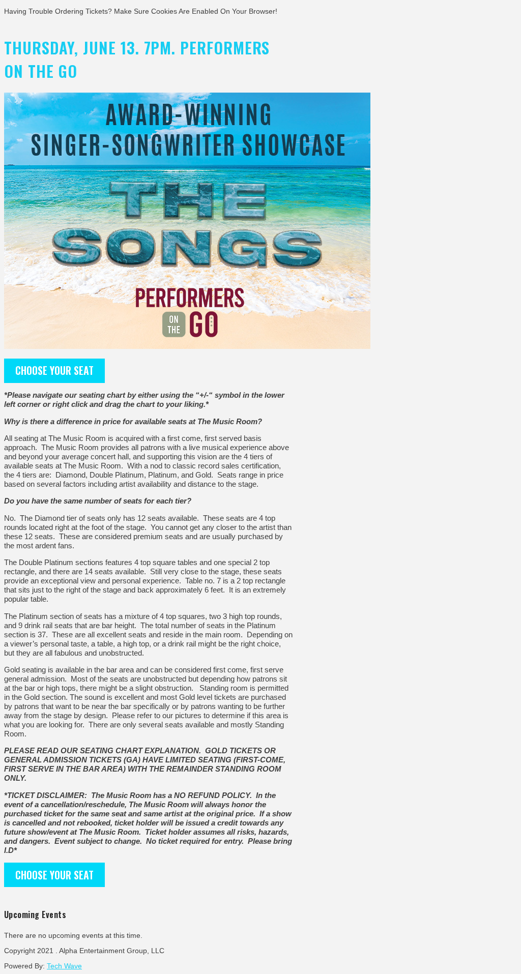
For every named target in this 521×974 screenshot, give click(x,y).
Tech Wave (64, 966)
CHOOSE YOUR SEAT (54, 370)
